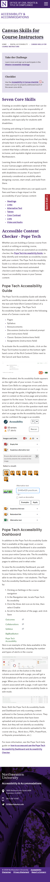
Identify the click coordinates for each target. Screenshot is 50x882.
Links (9, 205)
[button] (46, 3)
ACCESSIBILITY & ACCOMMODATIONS (15, 16)
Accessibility (36, 870)
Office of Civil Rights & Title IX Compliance (24, 4)
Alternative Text (14, 208)
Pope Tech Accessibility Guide (28, 253)
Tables (10, 212)
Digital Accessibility (19, 44)
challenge (17, 65)
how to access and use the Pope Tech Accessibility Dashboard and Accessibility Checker (23, 749)
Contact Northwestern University (16, 857)
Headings (11, 201)
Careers (5, 852)
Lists (9, 219)
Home (4, 44)
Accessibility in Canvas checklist (25, 82)
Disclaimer (6, 872)
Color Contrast (14, 215)
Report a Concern (39, 872)
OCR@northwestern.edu (15, 804)
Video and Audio (15, 222)
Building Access (8, 844)
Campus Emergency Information (15, 848)
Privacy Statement (21, 872)
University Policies (10, 861)
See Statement (12, 828)
